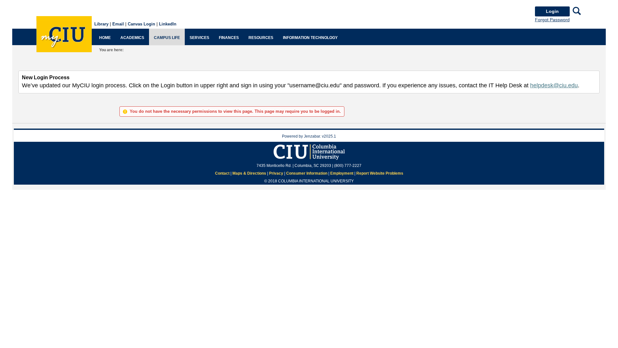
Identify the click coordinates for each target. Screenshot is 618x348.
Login (552, 11)
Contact (222, 173)
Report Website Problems (379, 173)
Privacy (276, 173)
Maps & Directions (249, 173)
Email (118, 24)
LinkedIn (167, 24)
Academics (132, 37)
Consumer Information (306, 173)
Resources (260, 37)
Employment (341, 173)
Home (105, 37)
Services (199, 37)
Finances (229, 37)
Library (101, 24)
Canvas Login (141, 24)
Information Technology (310, 37)
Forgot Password (552, 19)
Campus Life (167, 37)
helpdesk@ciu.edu (554, 85)
